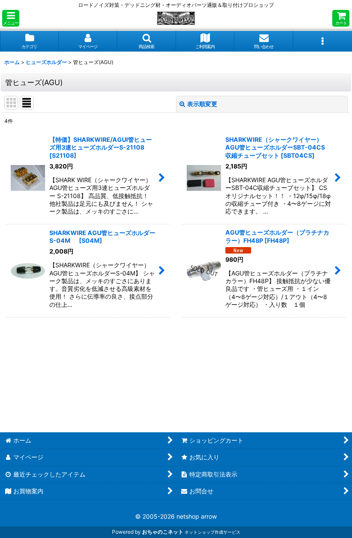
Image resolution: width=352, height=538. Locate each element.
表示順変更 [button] (202, 103)
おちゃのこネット (162, 532)
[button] (10, 18)
